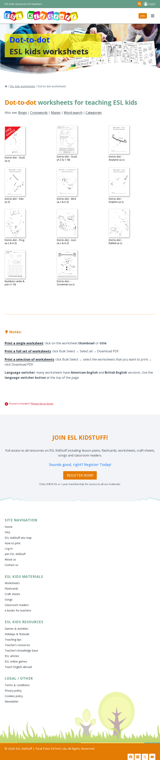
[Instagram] (138, 757)
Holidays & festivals (17, 634)
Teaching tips (13, 639)
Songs (8, 599)
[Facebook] (131, 757)
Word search (73, 112)
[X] (145, 757)
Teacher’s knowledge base (21, 650)
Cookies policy (14, 696)
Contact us (11, 565)
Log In (9, 548)
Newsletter (12, 701)
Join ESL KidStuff (15, 554)
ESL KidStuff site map (18, 538)
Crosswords (39, 112)
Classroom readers (17, 605)
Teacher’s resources (17, 645)
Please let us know (42, 403)
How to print (12, 543)
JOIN (142, 16)
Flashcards (11, 588)
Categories (94, 112)
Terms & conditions (17, 685)
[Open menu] (152, 16)
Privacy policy (13, 690)
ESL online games (16, 661)
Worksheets (12, 583)
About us (10, 559)
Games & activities (16, 628)
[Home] (6, 86)
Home (8, 527)
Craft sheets (12, 594)
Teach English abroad (18, 667)
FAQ (7, 532)
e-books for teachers (18, 610)
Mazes (55, 112)
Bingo (22, 112)
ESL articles (12, 656)
